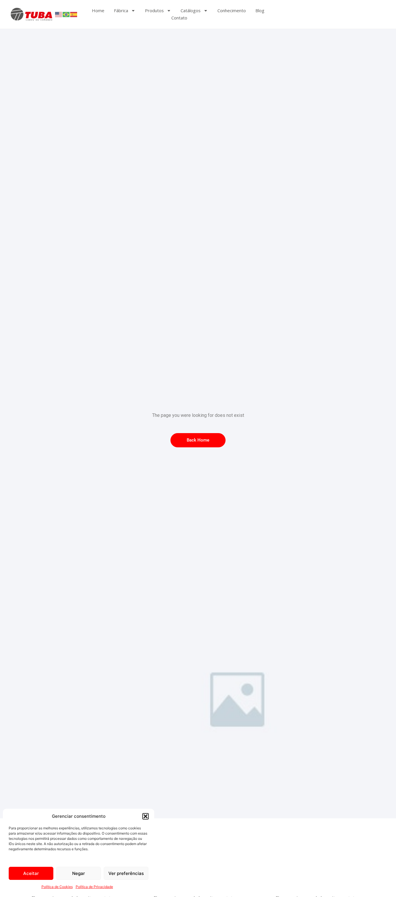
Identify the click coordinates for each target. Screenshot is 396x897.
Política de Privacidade (94, 887)
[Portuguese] (66, 14)
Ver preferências (126, 873)
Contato (179, 18)
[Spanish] (74, 14)
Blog (259, 10)
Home (98, 10)
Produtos (154, 10)
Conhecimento (231, 10)
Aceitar (31, 873)
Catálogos (191, 10)
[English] (59, 14)
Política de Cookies (57, 887)
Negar (78, 873)
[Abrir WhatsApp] (381, 882)
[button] (145, 816)
